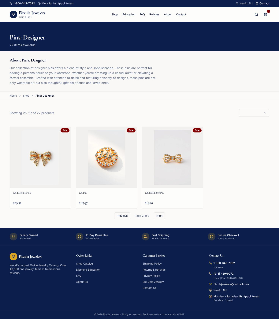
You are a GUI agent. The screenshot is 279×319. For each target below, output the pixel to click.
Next (159, 215)
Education (129, 14)
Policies (154, 14)
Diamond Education (88, 269)
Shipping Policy (152, 263)
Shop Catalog (84, 263)
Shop (115, 14)
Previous (122, 215)
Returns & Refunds (154, 269)
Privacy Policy (151, 275)
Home (13, 95)
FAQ (142, 14)
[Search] (256, 14)
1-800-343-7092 (224, 263)
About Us (82, 281)
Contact (181, 14)
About (168, 14)
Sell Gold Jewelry (153, 281)
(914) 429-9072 (224, 273)
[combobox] (254, 113)
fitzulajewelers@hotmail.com (231, 284)
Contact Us (149, 287)
